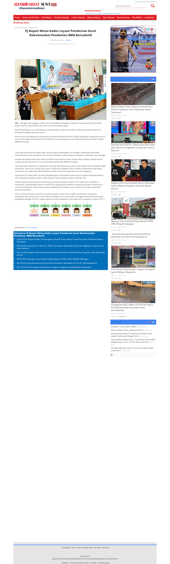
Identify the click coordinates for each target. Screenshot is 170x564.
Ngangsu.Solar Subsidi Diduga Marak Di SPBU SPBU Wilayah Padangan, (58, 259)
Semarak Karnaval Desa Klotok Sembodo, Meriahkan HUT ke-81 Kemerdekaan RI (62, 263)
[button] (153, 5)
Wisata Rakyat (93, 17)
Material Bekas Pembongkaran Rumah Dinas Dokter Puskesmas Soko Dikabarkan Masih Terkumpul (132, 109)
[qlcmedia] (61, 563)
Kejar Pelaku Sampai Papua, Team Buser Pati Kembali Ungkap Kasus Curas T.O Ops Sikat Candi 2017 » (133, 340)
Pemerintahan (123, 17)
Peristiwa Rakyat (61, 17)
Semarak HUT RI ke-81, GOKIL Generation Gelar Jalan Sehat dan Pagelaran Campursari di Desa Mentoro (133, 147)
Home (17, 17)
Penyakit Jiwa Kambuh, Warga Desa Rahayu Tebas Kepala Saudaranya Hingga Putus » (131, 334)
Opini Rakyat (108, 17)
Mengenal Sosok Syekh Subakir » (124, 326)
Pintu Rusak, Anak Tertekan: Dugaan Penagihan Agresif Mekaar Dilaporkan (59, 267)
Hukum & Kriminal (30, 17)
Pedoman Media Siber (79, 563)
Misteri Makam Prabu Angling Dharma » (127, 330)
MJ (119, 118)
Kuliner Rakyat (78, 17)
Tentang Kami (104, 563)
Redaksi (68, 40)
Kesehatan (150, 17)
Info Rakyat (46, 17)
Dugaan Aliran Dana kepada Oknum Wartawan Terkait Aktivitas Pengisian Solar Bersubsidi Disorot (133, 186)
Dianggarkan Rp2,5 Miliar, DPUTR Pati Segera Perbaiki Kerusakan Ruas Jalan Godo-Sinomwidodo (132, 307)
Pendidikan (137, 17)
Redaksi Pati (122, 316)
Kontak (93, 563)
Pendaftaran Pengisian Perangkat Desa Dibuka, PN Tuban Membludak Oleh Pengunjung (105, 13)
